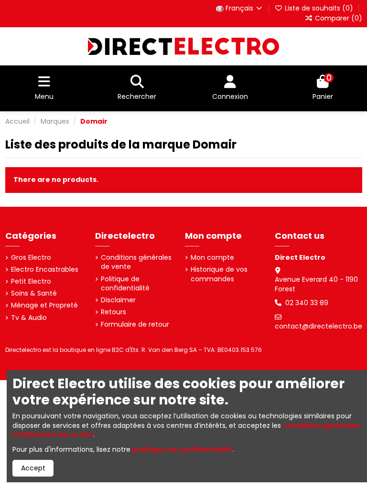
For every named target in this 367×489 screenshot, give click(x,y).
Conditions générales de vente (136, 262)
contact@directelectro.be (318, 326)
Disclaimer (118, 300)
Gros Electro (31, 257)
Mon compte (212, 257)
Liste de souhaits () (319, 8)
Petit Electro (31, 281)
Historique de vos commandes (219, 274)
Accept (33, 468)
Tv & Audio (29, 317)
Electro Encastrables (44, 269)
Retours (113, 312)
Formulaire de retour (135, 324)
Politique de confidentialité (125, 284)
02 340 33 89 (306, 303)
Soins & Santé (34, 293)
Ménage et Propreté (44, 305)
